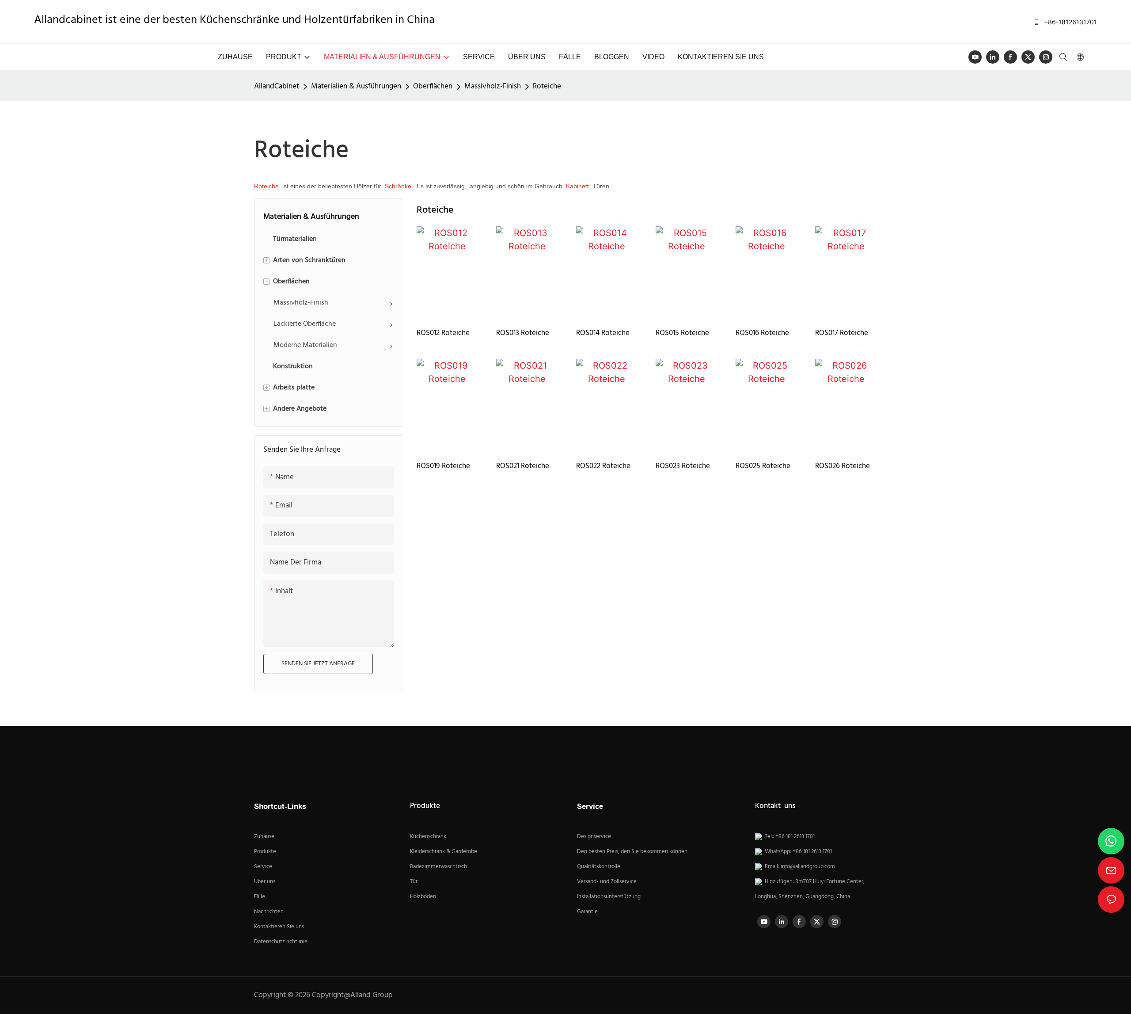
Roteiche (547, 86)
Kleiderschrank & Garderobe (443, 851)
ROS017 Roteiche (841, 333)
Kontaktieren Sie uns (279, 927)
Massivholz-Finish (492, 86)
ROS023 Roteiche (683, 466)
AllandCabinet (276, 86)
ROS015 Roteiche (682, 333)
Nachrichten (269, 911)
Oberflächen (432, 86)
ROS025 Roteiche (763, 466)
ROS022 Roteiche (603, 466)
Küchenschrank (428, 836)
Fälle (259, 896)
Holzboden (423, 896)
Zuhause (264, 836)
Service (263, 866)
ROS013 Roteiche (522, 333)
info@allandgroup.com (808, 866)
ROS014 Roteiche (603, 333)
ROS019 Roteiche (443, 466)
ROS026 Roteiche (842, 466)
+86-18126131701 (1069, 22)
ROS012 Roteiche (443, 333)
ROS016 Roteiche (762, 333)
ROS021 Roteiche (522, 466)
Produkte (265, 851)
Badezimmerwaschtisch (438, 866)
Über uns (264, 881)
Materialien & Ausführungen (356, 86)
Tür (413, 881)
